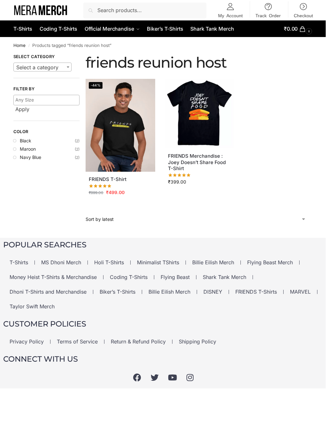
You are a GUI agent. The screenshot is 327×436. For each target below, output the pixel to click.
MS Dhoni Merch (61, 262)
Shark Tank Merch (224, 277)
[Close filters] (81, 57)
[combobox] (42, 67)
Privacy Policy (27, 341)
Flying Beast (175, 277)
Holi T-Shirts (109, 262)
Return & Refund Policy (138, 341)
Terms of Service (77, 341)
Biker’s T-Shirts (117, 292)
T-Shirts (19, 262)
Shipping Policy (197, 341)
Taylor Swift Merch (32, 306)
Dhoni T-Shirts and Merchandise (48, 292)
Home (19, 45)
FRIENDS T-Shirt (107, 179)
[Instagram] (190, 377)
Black (25, 140)
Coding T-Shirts (129, 277)
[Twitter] (155, 377)
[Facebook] (137, 377)
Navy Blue (30, 157)
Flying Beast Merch (270, 262)
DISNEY (212, 292)
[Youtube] (172, 377)
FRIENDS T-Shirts (256, 292)
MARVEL (300, 292)
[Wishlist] (145, 88)
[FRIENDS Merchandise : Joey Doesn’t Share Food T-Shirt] (199, 113)
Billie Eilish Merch (213, 262)
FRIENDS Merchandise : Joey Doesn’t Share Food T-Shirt (197, 162)
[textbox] (42, 67)
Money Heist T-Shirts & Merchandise (53, 277)
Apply (22, 109)
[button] (299, 29)
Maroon (28, 149)
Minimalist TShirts (158, 262)
